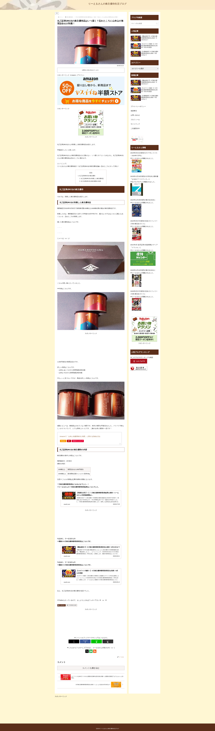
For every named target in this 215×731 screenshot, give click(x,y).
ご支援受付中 (135, 128)
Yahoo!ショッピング (78, 441)
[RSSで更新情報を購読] (94, 651)
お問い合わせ (135, 115)
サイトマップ (135, 124)
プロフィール (135, 119)
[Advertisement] (90, 346)
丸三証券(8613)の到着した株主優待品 (92, 178)
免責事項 (134, 111)
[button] (107, 641)
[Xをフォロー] (87, 651)
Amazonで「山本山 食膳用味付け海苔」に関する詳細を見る (80, 436)
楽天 (69, 441)
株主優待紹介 (62, 605)
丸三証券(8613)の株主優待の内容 (91, 181)
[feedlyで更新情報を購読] (91, 651)
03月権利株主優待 (72, 605)
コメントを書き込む (91, 668)
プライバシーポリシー (138, 106)
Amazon (63, 441)
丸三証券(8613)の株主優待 (87, 175)
